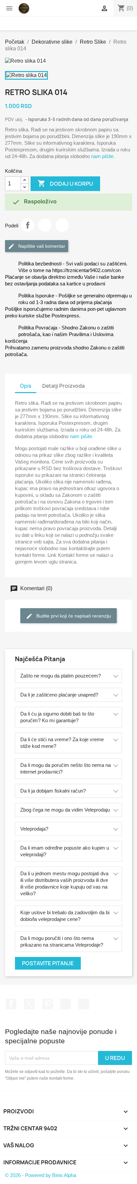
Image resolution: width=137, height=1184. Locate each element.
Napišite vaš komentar (41, 245)
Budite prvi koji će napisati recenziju (73, 615)
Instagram (65, 1004)
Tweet (45, 225)
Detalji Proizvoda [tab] (63, 385)
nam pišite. (103, 156)
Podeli (27, 225)
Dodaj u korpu (65, 183)
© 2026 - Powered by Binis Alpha (40, 1175)
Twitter (29, 1004)
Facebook (11, 1004)
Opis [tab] (25, 385)
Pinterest (62, 225)
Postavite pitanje (48, 963)
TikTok (83, 1004)
